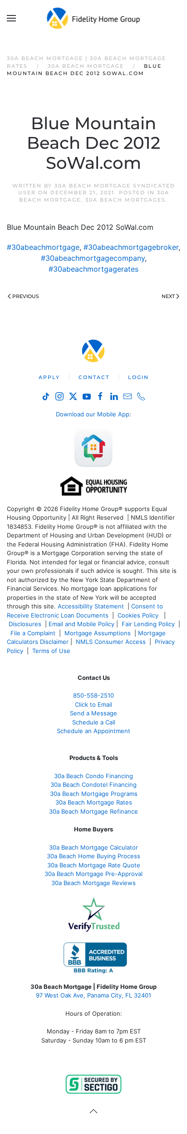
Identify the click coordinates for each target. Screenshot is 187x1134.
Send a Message (93, 713)
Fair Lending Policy (148, 624)
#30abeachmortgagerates (93, 268)
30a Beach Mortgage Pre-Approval (93, 873)
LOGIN (138, 377)
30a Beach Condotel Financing (93, 784)
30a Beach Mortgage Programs (94, 793)
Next (168, 296)
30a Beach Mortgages (125, 200)
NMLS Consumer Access (111, 641)
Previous (25, 296)
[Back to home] (93, 18)
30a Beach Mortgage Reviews (93, 882)
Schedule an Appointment (93, 730)
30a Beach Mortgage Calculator (93, 847)
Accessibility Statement (91, 606)
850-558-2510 (93, 695)
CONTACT (94, 377)
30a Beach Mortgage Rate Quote (93, 865)
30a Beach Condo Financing (93, 776)
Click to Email (93, 704)
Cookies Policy (139, 615)
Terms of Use (52, 650)
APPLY (49, 377)
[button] (11, 18)
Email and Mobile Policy (81, 624)
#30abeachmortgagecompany (93, 258)
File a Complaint (33, 633)
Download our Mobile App (92, 414)
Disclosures (25, 624)
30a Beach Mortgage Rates (93, 802)
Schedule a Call (93, 722)
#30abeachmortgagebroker (131, 247)
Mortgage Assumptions (97, 633)
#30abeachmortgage (43, 247)
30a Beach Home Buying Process (93, 856)
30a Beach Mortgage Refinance (93, 811)
